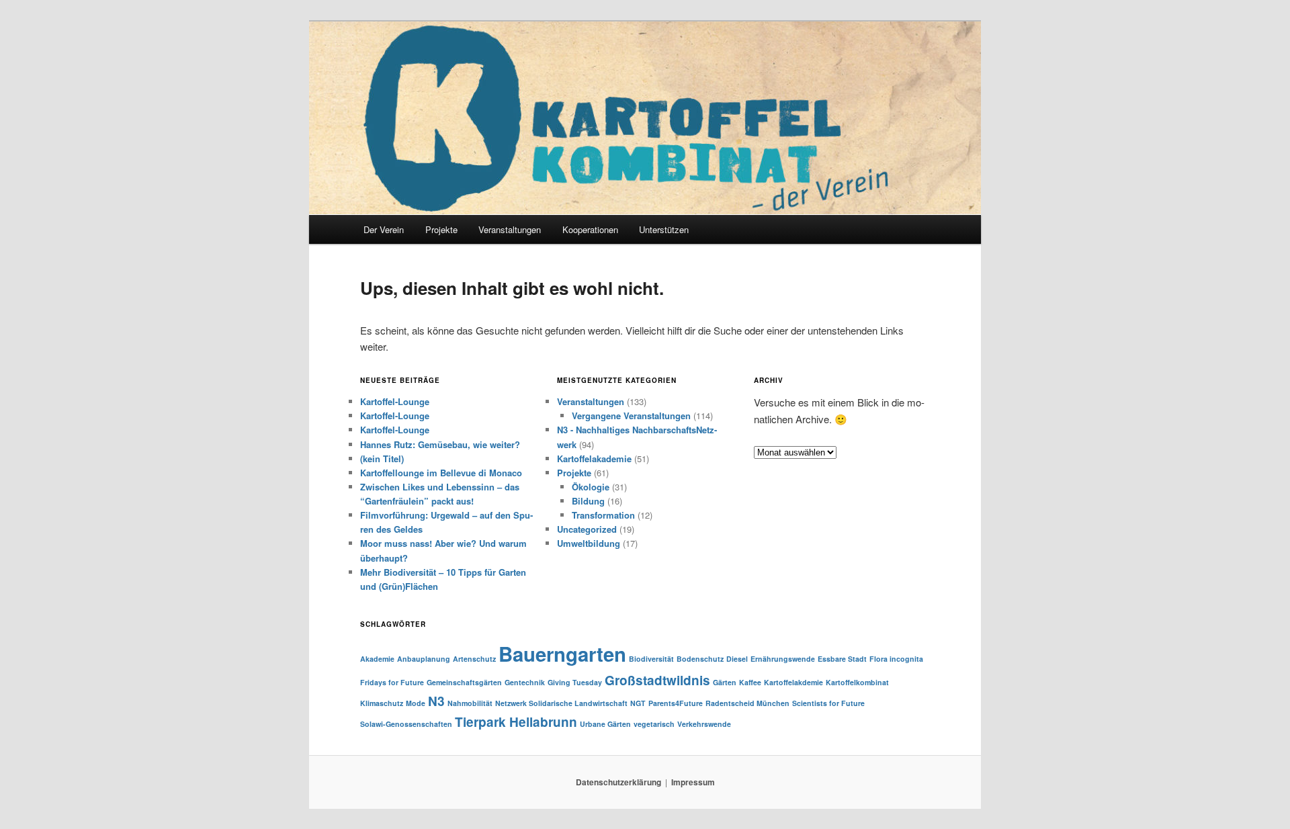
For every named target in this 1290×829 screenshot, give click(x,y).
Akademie (377, 659)
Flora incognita (896, 659)
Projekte (441, 229)
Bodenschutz (700, 659)
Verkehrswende (704, 724)
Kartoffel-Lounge (394, 401)
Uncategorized (587, 529)
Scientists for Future (828, 703)
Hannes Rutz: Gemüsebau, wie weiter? (440, 444)
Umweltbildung (588, 543)
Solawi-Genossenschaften (406, 724)
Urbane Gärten (605, 724)
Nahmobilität (469, 703)
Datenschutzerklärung (618, 782)
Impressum (693, 782)
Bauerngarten (562, 654)
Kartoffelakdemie (793, 682)
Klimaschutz (381, 703)
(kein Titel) (382, 458)
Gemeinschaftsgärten (464, 682)
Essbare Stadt (842, 659)
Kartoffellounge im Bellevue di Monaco (441, 472)
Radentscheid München (747, 703)
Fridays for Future (392, 682)
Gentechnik (525, 682)
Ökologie (590, 486)
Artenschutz (474, 659)
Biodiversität (651, 659)
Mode (415, 703)
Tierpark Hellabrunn (516, 722)
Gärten (724, 682)
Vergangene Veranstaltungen (631, 415)
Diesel (737, 659)
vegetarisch (654, 724)
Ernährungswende (782, 659)
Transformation (603, 515)
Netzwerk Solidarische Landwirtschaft (561, 703)
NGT (638, 703)
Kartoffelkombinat (857, 682)
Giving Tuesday (575, 682)
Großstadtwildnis (657, 680)
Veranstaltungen (590, 401)
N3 (436, 701)
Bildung (588, 500)
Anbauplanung (423, 659)
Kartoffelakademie (594, 458)
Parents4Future (675, 703)
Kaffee (750, 682)
